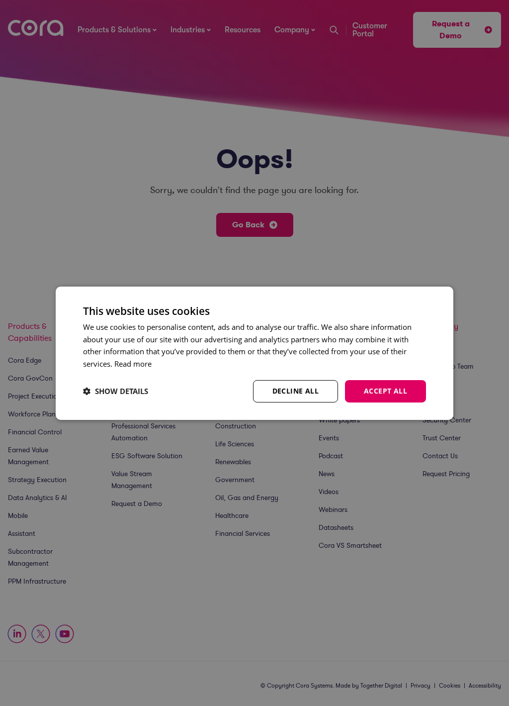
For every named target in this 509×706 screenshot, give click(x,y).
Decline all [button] (295, 391)
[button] (115, 391)
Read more (133, 364)
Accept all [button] (385, 391)
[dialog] (254, 352)
